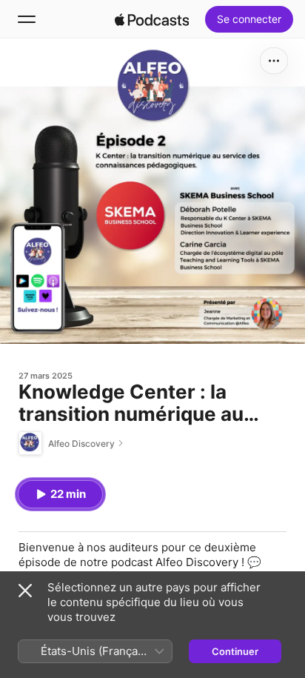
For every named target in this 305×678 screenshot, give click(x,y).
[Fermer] (25, 590)
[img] (152, 19)
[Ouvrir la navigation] (26, 19)
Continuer (235, 651)
